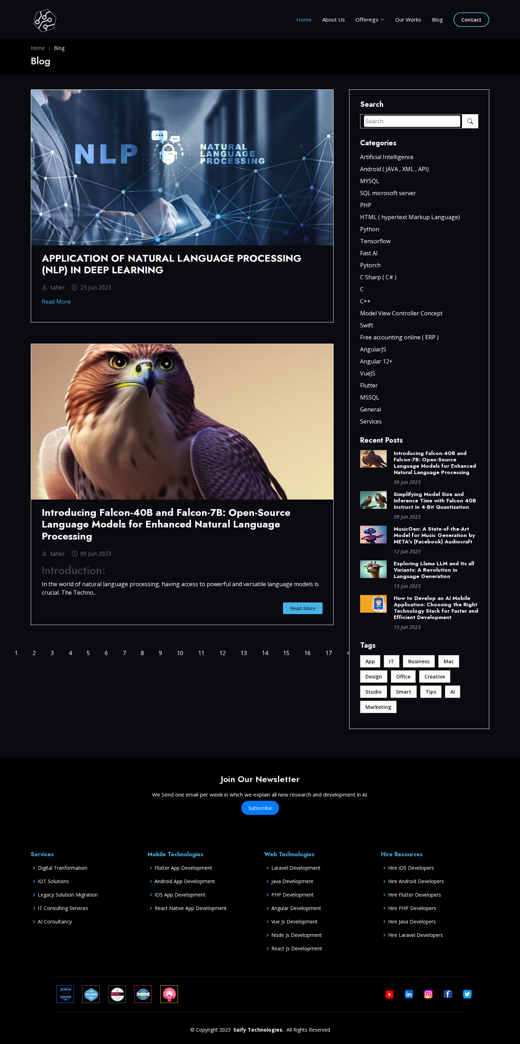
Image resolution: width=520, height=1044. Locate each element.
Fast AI (369, 253)
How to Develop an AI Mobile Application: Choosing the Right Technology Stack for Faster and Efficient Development (436, 607)
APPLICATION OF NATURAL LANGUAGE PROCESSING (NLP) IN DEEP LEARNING (171, 264)
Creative (434, 676)
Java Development (292, 881)
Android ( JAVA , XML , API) (394, 169)
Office (403, 676)
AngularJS (373, 349)
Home (304, 19)
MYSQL (369, 181)
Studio (373, 691)
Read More (56, 301)
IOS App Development (180, 894)
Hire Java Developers (412, 921)
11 (201, 653)
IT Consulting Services (63, 908)
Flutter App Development (183, 867)
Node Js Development (296, 935)
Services (371, 421)
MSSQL (369, 397)
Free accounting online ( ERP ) (399, 337)
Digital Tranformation (62, 867)
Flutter (369, 385)
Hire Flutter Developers (414, 894)
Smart (403, 691)
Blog (437, 19)
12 (222, 653)
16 (307, 653)
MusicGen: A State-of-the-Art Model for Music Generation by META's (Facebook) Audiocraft (434, 535)
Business (418, 661)
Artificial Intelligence (387, 157)
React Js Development (296, 948)
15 (286, 653)
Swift (366, 325)
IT (391, 661)
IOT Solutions (53, 881)
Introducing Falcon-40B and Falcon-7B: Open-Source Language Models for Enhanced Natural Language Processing (435, 462)
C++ (365, 301)
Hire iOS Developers (411, 867)
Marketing (378, 707)
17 (328, 653)
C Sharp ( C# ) (378, 277)
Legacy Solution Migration (68, 894)
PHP (365, 205)
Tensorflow (375, 241)
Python (369, 229)
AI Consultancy (55, 921)
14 (265, 653)
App (370, 661)
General (370, 409)
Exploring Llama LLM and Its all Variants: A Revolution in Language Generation (434, 570)
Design (373, 676)
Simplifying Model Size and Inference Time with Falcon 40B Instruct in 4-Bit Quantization (435, 500)
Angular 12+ (376, 361)
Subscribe (260, 807)
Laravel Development (295, 867)
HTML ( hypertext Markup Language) (410, 217)
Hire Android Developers (416, 881)
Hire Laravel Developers (415, 935)
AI (452, 691)
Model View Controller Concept (401, 313)
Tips (431, 691)
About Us (333, 19)
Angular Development (296, 908)
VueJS (367, 373)
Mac (449, 661)
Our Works (408, 19)
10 (180, 653)
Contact (471, 19)
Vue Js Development (294, 921)
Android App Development (185, 881)
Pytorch (370, 265)
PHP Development (292, 894)
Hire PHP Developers (412, 908)
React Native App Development (191, 908)
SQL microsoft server (388, 193)
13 (244, 653)
